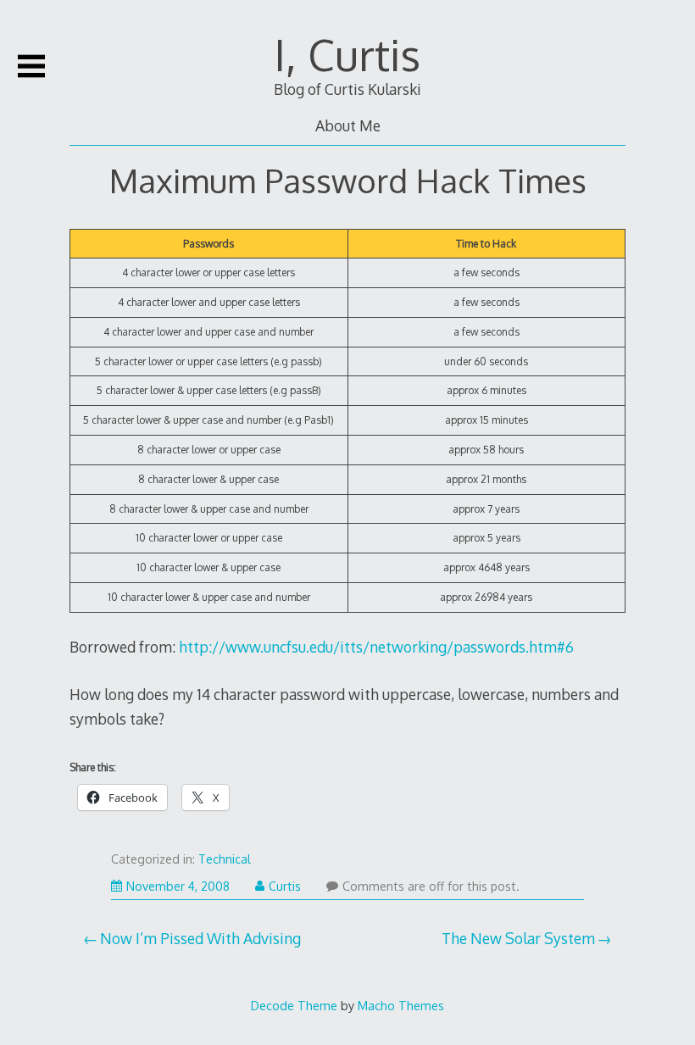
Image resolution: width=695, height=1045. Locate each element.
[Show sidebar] (31, 66)
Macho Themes (401, 1005)
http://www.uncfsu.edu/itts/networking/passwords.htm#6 (376, 646)
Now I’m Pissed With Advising (200, 938)
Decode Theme (294, 1005)
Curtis (285, 886)
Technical (224, 859)
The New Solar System (518, 938)
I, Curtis (347, 54)
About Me (348, 125)
